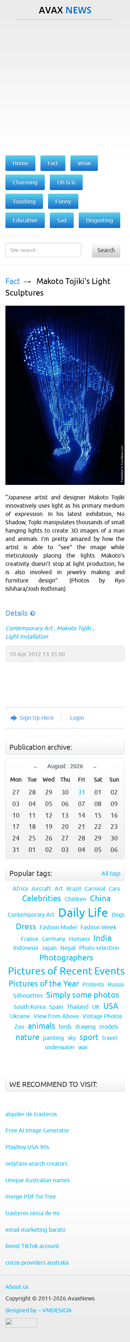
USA (110, 1006)
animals (41, 1026)
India (102, 938)
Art (59, 888)
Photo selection (99, 948)
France (29, 938)
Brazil (73, 888)
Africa (20, 888)
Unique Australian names (37, 1180)
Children (75, 899)
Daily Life (83, 912)
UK (96, 1006)
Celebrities (41, 898)
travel (109, 1038)
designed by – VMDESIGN (38, 1310)
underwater (60, 1047)
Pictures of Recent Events (66, 971)
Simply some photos (82, 994)
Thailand (77, 1006)
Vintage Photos (102, 1016)
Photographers (66, 957)
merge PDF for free (30, 1196)
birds (65, 1026)
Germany (53, 938)
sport (89, 1037)
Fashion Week (98, 927)
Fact (12, 281)
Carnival (94, 888)
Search (106, 250)
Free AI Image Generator (37, 1130)
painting (53, 1038)
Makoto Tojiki (74, 628)
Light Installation (26, 636)
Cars (114, 888)
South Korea (30, 1006)
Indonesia (25, 948)
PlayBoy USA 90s (27, 1147)
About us (17, 1286)
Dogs (118, 914)
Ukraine (20, 1016)
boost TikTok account (32, 1246)
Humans (79, 938)
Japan (49, 948)
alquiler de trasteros (31, 1114)
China (100, 898)
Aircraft (41, 888)
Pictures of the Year (44, 983)
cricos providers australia (37, 1262)
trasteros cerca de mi (32, 1213)
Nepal (67, 948)
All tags (111, 873)
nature (27, 1037)
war (83, 1047)
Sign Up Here (37, 717)
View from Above (56, 1016)
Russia (116, 984)
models (108, 1026)
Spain (56, 1006)
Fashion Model (58, 927)
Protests (93, 984)
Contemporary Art (28, 628)
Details (16, 613)
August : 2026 (65, 766)
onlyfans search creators (36, 1163)
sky (72, 1038)
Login (77, 717)
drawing (85, 1026)
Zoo (19, 1026)
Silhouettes (28, 995)
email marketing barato (35, 1229)
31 (81, 792)
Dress (26, 926)
